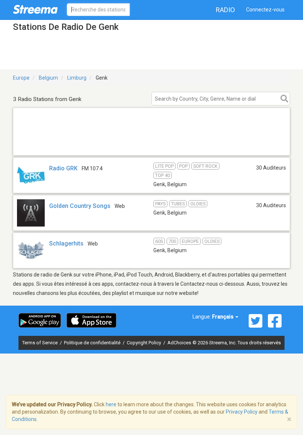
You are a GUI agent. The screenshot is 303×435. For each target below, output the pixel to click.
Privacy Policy (242, 412)
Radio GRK (63, 168)
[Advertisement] (151, 146)
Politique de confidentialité (93, 342)
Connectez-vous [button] (265, 10)
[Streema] (35, 9)
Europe (21, 78)
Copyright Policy (144, 342)
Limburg (76, 78)
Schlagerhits (66, 243)
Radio (225, 10)
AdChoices (179, 342)
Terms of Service (40, 342)
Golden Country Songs (79, 205)
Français (223, 317)
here (111, 404)
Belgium (48, 78)
